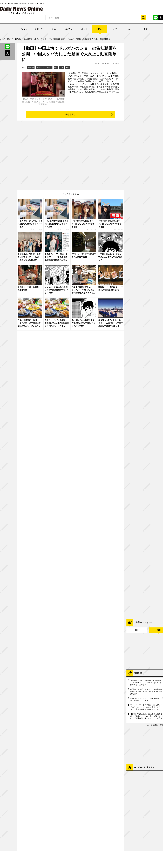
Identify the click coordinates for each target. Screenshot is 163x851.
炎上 (55, 67)
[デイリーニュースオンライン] (21, 9)
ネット (84, 29)
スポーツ (39, 29)
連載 (146, 29)
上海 (61, 67)
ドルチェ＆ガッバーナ (44, 67)
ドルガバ (31, 67)
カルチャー (69, 29)
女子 (115, 29)
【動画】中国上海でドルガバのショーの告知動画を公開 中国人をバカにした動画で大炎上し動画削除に (69, 54)
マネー (130, 29)
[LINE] (155, 17)
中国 (67, 67)
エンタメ (23, 29)
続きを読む (70, 114)
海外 (100, 29)
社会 (54, 29)
